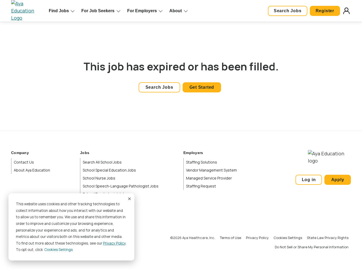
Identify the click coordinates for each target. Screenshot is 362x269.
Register (325, 10)
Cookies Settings (287, 237)
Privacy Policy (114, 243)
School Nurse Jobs (99, 178)
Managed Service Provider (209, 178)
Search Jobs (288, 10)
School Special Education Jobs (109, 170)
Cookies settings (58, 249)
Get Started (201, 87)
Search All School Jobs (102, 162)
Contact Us (24, 162)
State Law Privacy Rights (327, 237)
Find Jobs (59, 10)
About (175, 10)
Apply (337, 179)
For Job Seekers (97, 10)
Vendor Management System (211, 170)
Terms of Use (230, 237)
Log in (309, 179)
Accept (129, 198)
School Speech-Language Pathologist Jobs (120, 186)
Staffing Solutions (201, 162)
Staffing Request (201, 186)
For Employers (142, 10)
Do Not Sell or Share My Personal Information (311, 247)
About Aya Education (32, 170)
